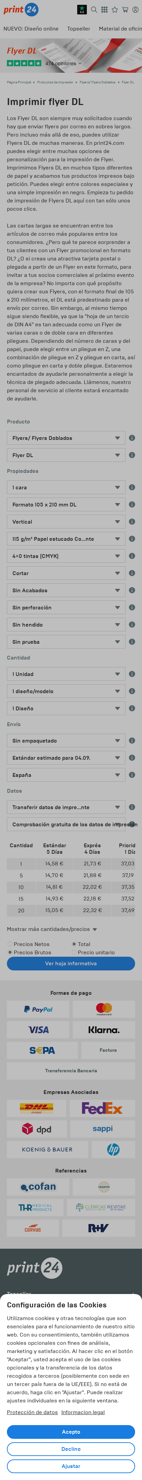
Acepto (71, 1432)
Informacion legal (83, 1412)
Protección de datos (32, 1412)
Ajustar (71, 1466)
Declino (71, 1449)
